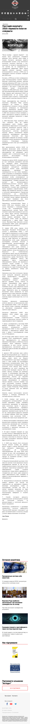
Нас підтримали (9, 643)
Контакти (14, 695)
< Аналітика (5, 24)
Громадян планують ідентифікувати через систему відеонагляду (14, 628)
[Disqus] (15, 539)
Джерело (5, 519)
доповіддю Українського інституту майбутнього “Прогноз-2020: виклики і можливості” (15, 508)
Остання (11, 560)
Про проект (8, 695)
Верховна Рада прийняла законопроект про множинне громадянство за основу (12, 602)
